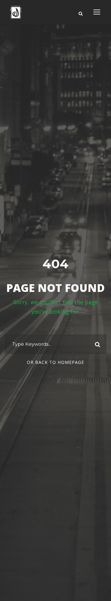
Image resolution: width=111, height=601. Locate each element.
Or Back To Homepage (55, 362)
